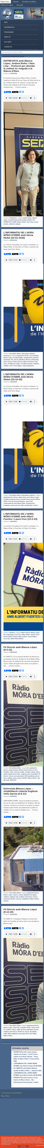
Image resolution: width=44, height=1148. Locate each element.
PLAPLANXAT (8, 636)
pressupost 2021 (23, 1033)
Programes (9, 32)
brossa (30, 770)
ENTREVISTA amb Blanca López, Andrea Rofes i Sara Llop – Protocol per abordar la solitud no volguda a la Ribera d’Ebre (19, 65)
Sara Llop (30, 222)
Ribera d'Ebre (21, 222)
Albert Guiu (22, 497)
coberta (15, 895)
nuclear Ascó (35, 634)
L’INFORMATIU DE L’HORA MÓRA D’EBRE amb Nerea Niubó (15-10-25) (18, 377)
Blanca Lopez (7, 357)
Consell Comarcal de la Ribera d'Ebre (20, 220)
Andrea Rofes (27, 218)
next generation (19, 776)
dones (38, 772)
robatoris (36, 364)
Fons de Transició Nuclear (16, 501)
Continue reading (21, 87)
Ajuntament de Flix (23, 355)
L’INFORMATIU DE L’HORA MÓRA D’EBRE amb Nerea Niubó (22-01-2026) (18, 235)
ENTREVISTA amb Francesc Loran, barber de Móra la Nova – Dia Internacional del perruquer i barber (26, 1080)
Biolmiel (36, 355)
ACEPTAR (23, 1146)
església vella (25, 774)
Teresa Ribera (32, 636)
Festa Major (34, 774)
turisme (5, 901)
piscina (18, 899)
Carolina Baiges (18, 357)
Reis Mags (33, 1033)
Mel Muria (22, 359)
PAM (26, 776)
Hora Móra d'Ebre (15, 353)
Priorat (15, 636)
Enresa (36, 1029)
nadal (5, 1033)
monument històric (9, 899)
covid (33, 1027)
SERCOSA (13, 780)
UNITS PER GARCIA (16, 638)
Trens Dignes (17, 366)
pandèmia (31, 776)
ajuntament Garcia (33, 893)
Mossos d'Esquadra (32, 359)
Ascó (31, 355)
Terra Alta (6, 638)
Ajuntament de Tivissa (10, 497)
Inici (6, 22)
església (6, 897)
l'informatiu (10, 634)
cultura (33, 772)
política (10, 778)
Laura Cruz (17, 634)
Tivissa (35, 505)
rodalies (6, 366)
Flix (12, 359)
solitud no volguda (14, 224)
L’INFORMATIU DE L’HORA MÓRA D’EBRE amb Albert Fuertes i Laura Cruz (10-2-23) (20, 516)
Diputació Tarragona (30, 895)
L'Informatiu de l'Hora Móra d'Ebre (14, 503)
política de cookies (28, 1143)
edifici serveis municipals (25, 1029)
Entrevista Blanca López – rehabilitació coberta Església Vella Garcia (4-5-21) (20, 791)
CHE (11, 772)
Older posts (5, 1042)
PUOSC (24, 778)
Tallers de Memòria (26, 505)
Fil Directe (21, 1031)
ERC (18, 774)
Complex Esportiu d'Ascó (11, 499)
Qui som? (20, 5)
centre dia (16, 1027)
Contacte (16, 1)
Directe (7, 37)
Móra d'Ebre (26, 634)
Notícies (32, 353)
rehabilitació (25, 899)
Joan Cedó (29, 501)
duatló (5, 774)
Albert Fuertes (25, 632)
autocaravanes (13, 770)
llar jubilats (33, 1031)
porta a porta (7, 362)
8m (28, 768)
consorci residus (19, 772)
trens (11, 366)
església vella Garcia (25, 897)
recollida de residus (14, 364)
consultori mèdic (25, 1027)
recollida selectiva (27, 364)
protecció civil (15, 505)
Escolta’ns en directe (29, 1)
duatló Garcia (12, 774)
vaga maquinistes (28, 366)
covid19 (27, 772)
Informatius (9, 27)
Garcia (16, 359)
